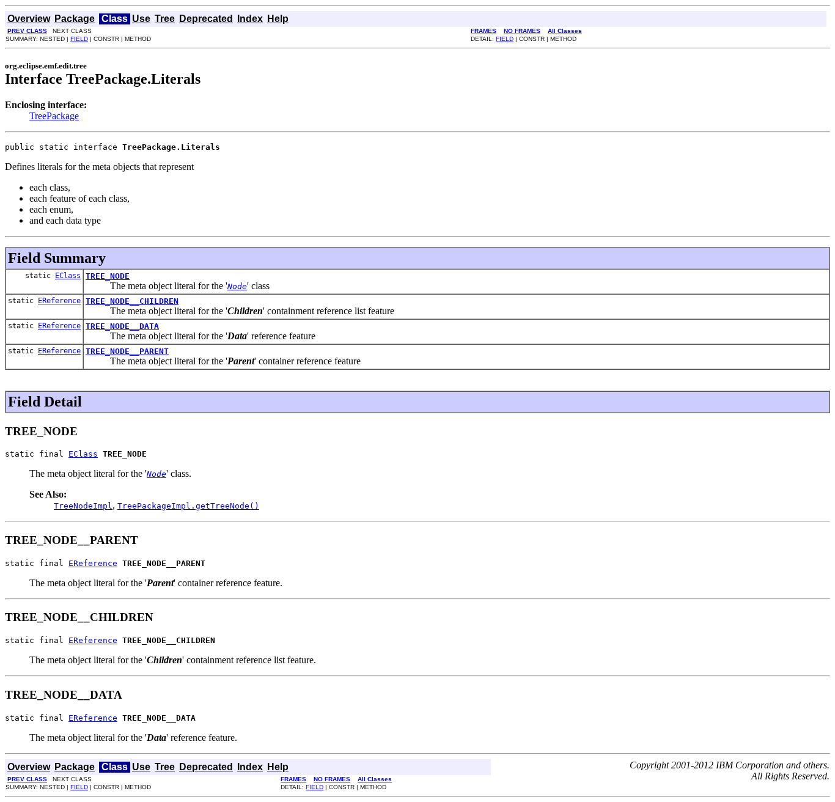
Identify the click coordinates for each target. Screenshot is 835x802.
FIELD (79, 38)
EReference (59, 300)
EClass (68, 275)
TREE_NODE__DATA (122, 326)
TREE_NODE (108, 276)
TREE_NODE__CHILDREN (132, 301)
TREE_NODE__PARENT (127, 351)
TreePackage (54, 116)
